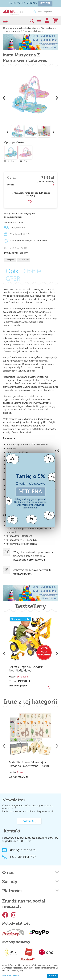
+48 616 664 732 (22, 857)
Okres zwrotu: (11, 222)
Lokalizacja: (9, 217)
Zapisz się (29, 821)
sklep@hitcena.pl (22, 850)
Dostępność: (10, 213)
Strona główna (9, 28)
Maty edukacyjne (48, 28)
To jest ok (52, 975)
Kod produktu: (12, 248)
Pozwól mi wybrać (10, 976)
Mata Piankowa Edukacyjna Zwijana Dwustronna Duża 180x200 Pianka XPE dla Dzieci (29, 764)
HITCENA (45, 3)
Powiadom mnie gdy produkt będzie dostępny (32, 194)
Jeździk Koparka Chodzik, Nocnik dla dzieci (26, 668)
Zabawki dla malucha (28, 28)
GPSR (13, 278)
